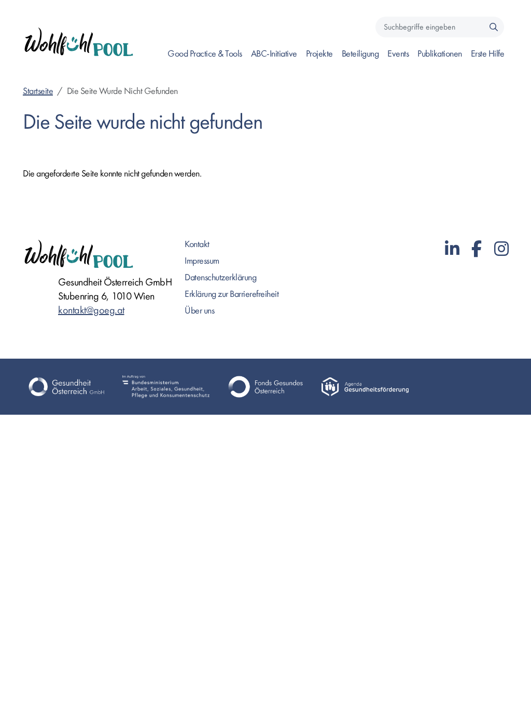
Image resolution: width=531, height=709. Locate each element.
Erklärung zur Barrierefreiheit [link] (231, 294)
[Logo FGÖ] (265, 387)
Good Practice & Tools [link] (204, 53)
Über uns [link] (199, 310)
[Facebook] (476, 249)
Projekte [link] (319, 53)
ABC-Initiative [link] (274, 53)
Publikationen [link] (439, 53)
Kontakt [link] (197, 244)
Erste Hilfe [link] (488, 53)
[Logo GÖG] (66, 387)
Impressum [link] (202, 260)
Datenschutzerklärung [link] (220, 277)
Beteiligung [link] (360, 53)
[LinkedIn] (452, 249)
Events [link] (398, 53)
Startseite (38, 91)
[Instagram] (501, 249)
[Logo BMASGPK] (165, 387)
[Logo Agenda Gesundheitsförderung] (365, 387)
